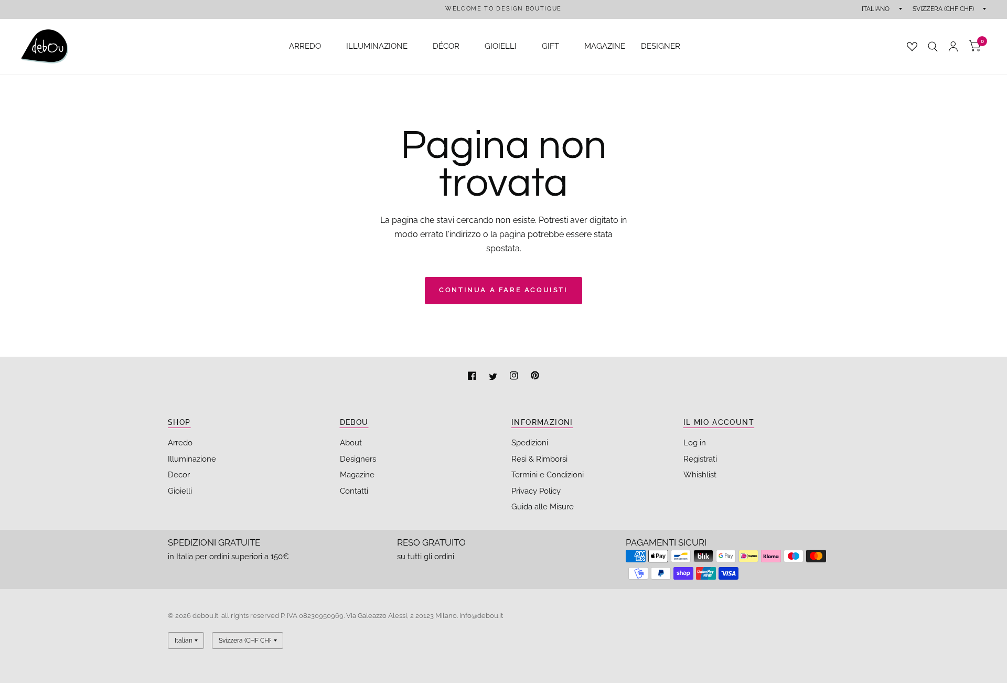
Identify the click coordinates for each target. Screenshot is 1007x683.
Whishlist (699, 474)
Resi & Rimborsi (539, 459)
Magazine (357, 474)
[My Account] (953, 46)
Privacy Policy (536, 491)
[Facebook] (473, 377)
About (351, 442)
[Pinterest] (535, 377)
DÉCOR (446, 46)
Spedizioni (529, 442)
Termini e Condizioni (547, 474)
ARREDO (305, 46)
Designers (358, 459)
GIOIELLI (501, 46)
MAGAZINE (604, 46)
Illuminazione (192, 459)
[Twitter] (494, 377)
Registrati (700, 459)
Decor (179, 474)
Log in (694, 442)
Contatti (354, 491)
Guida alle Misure (542, 506)
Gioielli (180, 491)
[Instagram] (515, 377)
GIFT (550, 46)
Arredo (180, 442)
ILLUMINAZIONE (377, 46)
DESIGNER (660, 46)
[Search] (933, 46)
